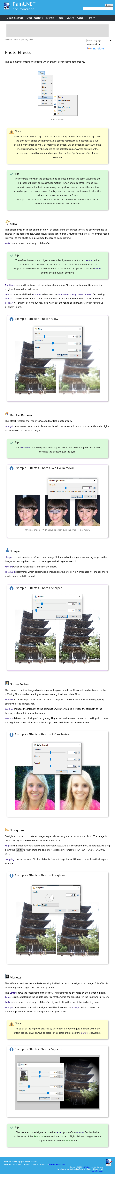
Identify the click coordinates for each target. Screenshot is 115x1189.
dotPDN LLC (86, 1167)
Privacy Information (96, 1171)
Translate (98, 48)
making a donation (57, 1164)
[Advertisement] (57, 30)
